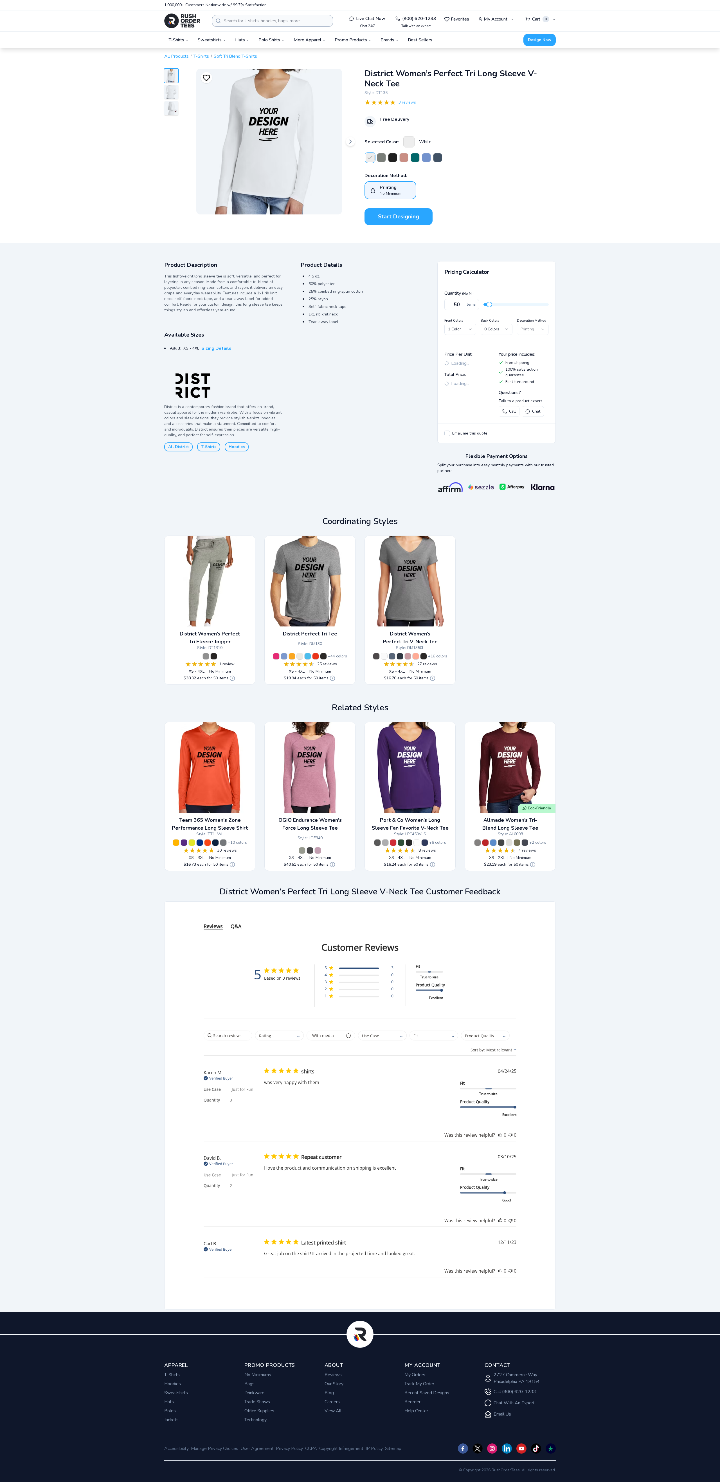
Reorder (412, 1402)
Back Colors (490, 320)
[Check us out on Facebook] (463, 1448)
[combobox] (272, 21)
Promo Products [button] (351, 40)
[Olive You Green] (517, 842)
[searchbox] (228, 1035)
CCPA (311, 1448)
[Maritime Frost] (284, 656)
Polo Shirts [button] (269, 40)
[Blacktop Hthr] (310, 850)
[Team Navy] (424, 842)
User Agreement (257, 1448)
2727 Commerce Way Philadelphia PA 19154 (517, 1378)
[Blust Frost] (403, 157)
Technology (255, 1420)
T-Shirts (201, 56)
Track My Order (419, 1384)
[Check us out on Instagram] (492, 1448)
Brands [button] (387, 40)
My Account (495, 19)
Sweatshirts (176, 1393)
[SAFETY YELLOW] (191, 842)
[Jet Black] (409, 842)
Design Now (539, 39)
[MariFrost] (426, 157)
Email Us (502, 1414)
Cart (539, 19)
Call (512, 411)
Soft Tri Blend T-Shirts (235, 56)
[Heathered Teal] (415, 157)
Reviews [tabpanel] (213, 926)
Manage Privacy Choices (214, 1448)
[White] (409, 141)
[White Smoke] (299, 656)
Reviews (333, 1375)
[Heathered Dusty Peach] (415, 656)
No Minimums (257, 1375)
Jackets (171, 1420)
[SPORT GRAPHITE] (223, 842)
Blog (329, 1393)
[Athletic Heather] (385, 842)
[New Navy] (400, 656)
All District (178, 446)
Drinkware (254, 1393)
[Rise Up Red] (485, 842)
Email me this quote (469, 433)
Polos (170, 1411)
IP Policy (374, 1448)
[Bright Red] (393, 842)
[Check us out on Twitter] (477, 1448)
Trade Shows (257, 1402)
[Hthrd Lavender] (407, 656)
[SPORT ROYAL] (199, 842)
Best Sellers (420, 40)
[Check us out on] (507, 1448)
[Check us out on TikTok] (536, 1448)
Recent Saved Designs (426, 1393)
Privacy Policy (289, 1448)
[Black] (392, 157)
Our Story (334, 1384)
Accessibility (176, 1448)
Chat (536, 411)
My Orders (414, 1375)
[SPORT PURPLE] (184, 842)
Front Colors (453, 320)
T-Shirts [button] (176, 40)
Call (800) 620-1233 (515, 1392)
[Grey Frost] (205, 656)
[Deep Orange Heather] (315, 656)
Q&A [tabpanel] (236, 926)
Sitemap (393, 1448)
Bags (249, 1384)
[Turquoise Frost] (307, 656)
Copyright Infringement (341, 1448)
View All (333, 1411)
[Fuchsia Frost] (276, 656)
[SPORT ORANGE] (207, 842)
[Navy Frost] (437, 157)
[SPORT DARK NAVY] (215, 842)
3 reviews (407, 102)
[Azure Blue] (493, 842)
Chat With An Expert (514, 1403)
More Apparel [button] (307, 40)
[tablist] (360, 921)
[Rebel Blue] (524, 842)
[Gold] (292, 656)
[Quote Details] (232, 678)
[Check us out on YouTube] (521, 1448)
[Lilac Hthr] (317, 850)
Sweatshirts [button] (210, 40)
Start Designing (398, 216)
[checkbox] (447, 433)
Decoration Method (531, 320)
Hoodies (237, 446)
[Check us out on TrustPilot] (551, 1448)
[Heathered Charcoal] (381, 157)
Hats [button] (240, 40)
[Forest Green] (401, 842)
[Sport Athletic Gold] (176, 842)
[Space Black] (501, 842)
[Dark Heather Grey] (377, 842)
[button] (359, 968)
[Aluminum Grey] (477, 842)
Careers (332, 1402)
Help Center (416, 1411)
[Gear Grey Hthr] (302, 850)
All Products (176, 56)
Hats (169, 1402)
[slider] (489, 304)
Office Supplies (259, 1411)
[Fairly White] (509, 842)
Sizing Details (216, 348)
